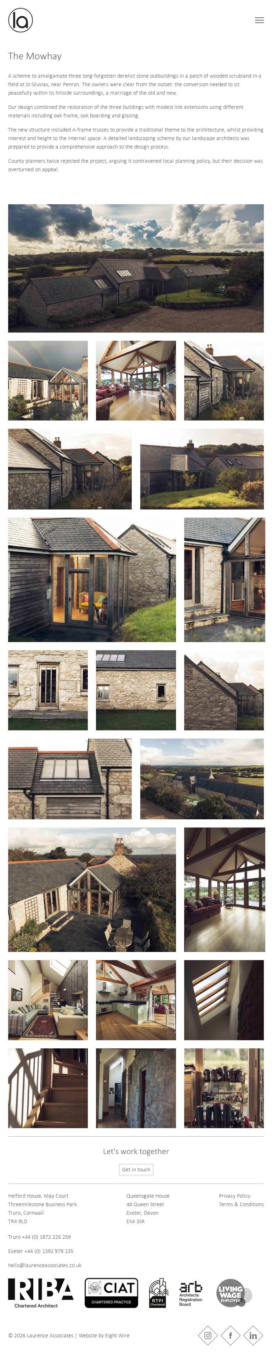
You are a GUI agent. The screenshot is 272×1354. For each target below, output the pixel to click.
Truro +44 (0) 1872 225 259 (39, 1237)
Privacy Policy (234, 1195)
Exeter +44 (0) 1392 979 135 (40, 1251)
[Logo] (20, 20)
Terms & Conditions (241, 1204)
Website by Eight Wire (104, 1335)
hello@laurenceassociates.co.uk (44, 1265)
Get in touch (136, 1169)
